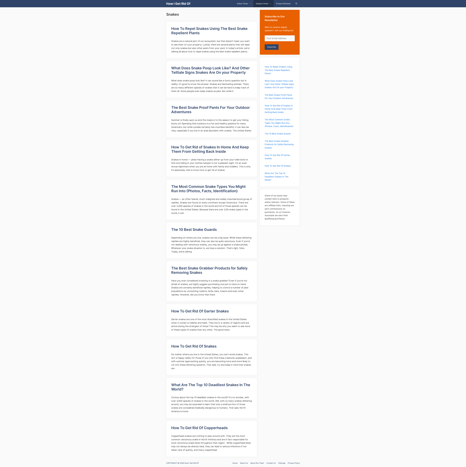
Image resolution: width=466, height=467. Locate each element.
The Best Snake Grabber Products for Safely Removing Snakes (279, 144)
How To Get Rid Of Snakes (193, 346)
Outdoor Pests (262, 3)
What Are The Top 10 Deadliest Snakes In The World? (276, 176)
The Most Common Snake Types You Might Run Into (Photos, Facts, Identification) (208, 188)
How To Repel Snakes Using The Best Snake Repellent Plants (278, 70)
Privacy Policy (294, 463)
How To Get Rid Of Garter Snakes (200, 311)
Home (235, 463)
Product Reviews (283, 3)
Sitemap (281, 463)
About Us (244, 463)
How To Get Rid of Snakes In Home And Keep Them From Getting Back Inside (210, 149)
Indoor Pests (242, 3)
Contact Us (271, 463)
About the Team (257, 463)
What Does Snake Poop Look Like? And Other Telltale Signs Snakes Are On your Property (210, 70)
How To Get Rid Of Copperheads (200, 428)
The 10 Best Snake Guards (194, 229)
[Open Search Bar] (296, 3)
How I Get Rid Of (178, 3)
